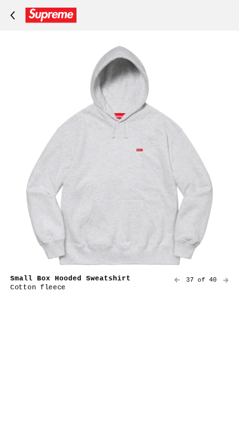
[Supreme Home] (40, 15)
